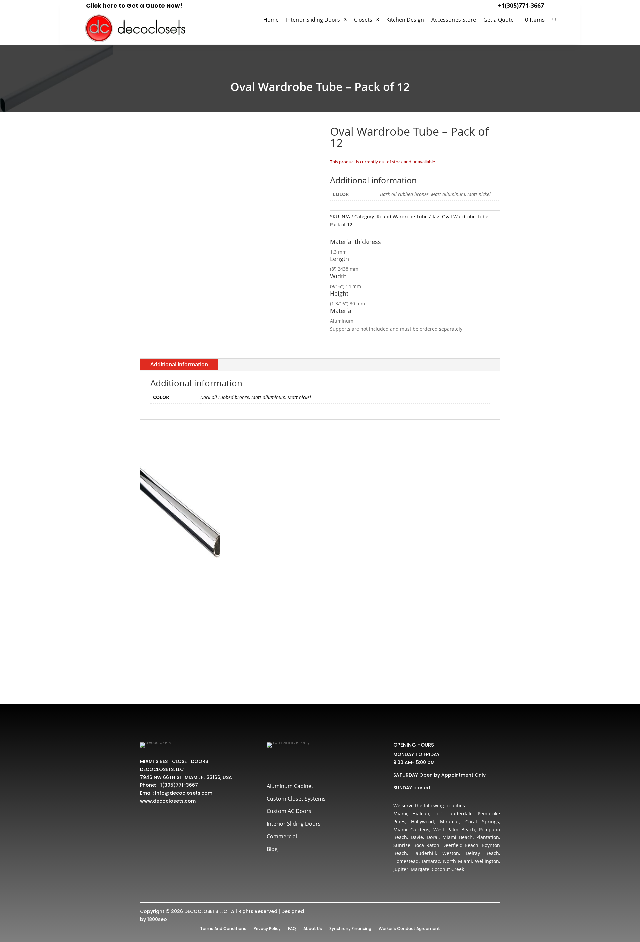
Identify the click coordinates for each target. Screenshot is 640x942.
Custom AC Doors (289, 811)
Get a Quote (498, 20)
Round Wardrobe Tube (402, 216)
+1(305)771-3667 (521, 5)
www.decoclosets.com (168, 801)
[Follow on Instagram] (302, 764)
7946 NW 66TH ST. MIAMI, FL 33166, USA (186, 777)
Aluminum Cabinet (290, 786)
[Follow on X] (287, 764)
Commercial (282, 836)
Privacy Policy (267, 928)
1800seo (157, 919)
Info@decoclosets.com (183, 793)
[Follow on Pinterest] (317, 764)
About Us (312, 928)
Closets (363, 20)
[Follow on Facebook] (273, 764)
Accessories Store (453, 20)
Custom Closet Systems (296, 798)
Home (271, 20)
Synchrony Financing (350, 928)
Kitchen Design (405, 20)
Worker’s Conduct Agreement (409, 928)
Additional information (179, 364)
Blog (272, 849)
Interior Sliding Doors (313, 20)
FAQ (292, 928)
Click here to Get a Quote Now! (134, 5)
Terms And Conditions (223, 928)
